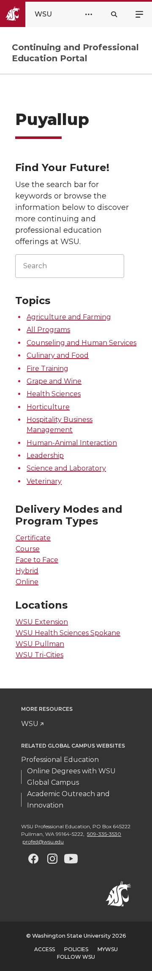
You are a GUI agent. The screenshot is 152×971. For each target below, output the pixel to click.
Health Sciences (54, 394)
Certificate (33, 538)
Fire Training (47, 368)
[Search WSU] (114, 14)
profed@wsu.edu (43, 841)
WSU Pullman (40, 644)
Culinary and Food (58, 355)
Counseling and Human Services (81, 343)
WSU (29, 724)
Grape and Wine (54, 381)
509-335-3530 (104, 834)
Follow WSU (76, 957)
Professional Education (60, 760)
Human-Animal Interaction (72, 443)
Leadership (45, 456)
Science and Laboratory (66, 468)
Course (28, 549)
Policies (76, 949)
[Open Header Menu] (88, 14)
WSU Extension (42, 622)
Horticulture (48, 407)
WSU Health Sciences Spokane (68, 633)
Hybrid (27, 571)
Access (44, 949)
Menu (139, 13)
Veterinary (44, 481)
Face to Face (37, 560)
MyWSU (108, 949)
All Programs (48, 330)
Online (27, 582)
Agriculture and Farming (69, 317)
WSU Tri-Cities (39, 655)
